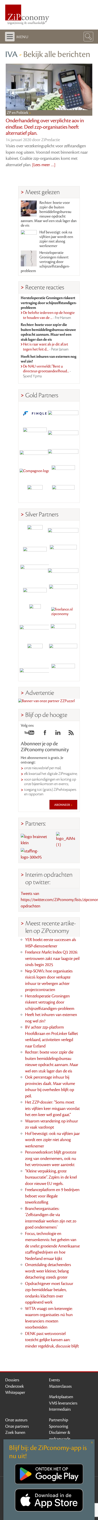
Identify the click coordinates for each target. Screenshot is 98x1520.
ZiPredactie (50, 140)
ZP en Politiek (18, 112)
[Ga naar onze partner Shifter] (35, 572)
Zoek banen (15, 1432)
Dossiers (12, 1380)
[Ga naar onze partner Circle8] (35, 433)
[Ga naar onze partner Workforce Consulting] (63, 552)
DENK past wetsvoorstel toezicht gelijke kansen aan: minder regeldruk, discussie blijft (52, 1340)
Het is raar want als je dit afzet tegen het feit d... (46, 347)
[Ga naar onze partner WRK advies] (63, 671)
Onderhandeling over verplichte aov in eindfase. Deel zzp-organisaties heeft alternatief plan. (45, 127)
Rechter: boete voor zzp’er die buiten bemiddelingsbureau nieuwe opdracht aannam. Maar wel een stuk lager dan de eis (49, 214)
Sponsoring (58, 1426)
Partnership (58, 1420)
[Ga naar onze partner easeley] (63, 533)
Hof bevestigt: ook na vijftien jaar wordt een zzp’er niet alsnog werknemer (56, 239)
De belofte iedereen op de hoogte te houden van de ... (49, 315)
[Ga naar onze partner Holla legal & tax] (63, 592)
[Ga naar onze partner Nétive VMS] (35, 612)
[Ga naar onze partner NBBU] (35, 631)
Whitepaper (15, 1392)
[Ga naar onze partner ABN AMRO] (63, 572)
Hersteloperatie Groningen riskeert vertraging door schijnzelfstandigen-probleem (45, 261)
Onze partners (17, 1426)
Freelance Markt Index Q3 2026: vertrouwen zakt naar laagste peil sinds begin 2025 (52, 958)
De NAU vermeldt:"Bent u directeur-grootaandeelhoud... (47, 371)
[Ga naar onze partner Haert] (35, 592)
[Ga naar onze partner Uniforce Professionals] (63, 651)
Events (54, 1380)
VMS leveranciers (63, 1403)
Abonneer (62, 804)
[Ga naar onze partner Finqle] (35, 413)
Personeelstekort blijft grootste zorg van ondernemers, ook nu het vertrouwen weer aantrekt (50, 1158)
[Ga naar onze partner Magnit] (35, 453)
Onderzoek (14, 1386)
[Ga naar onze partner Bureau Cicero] (35, 651)
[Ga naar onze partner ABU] (63, 631)
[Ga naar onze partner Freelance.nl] (63, 612)
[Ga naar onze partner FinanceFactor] (63, 413)
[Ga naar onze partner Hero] (63, 493)
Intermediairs (60, 1409)
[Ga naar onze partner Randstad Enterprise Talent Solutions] (35, 533)
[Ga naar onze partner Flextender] (63, 433)
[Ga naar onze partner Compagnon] (35, 473)
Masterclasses (60, 1386)
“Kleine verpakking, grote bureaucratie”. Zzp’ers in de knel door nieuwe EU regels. (51, 1177)
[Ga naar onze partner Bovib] (63, 453)
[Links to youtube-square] (29, 733)
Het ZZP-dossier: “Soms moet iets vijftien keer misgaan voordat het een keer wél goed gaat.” (52, 1108)
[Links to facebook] (44, 733)
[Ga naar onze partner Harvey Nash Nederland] (35, 493)
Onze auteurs (16, 1420)
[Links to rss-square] (71, 733)
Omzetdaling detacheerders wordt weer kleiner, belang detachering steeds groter (48, 1271)
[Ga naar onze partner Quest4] (35, 552)
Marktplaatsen (61, 1397)
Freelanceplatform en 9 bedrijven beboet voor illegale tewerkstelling (52, 1196)
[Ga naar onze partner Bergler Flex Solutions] (35, 671)
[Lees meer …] (43, 165)
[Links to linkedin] (57, 733)
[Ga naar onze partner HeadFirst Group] (63, 473)
